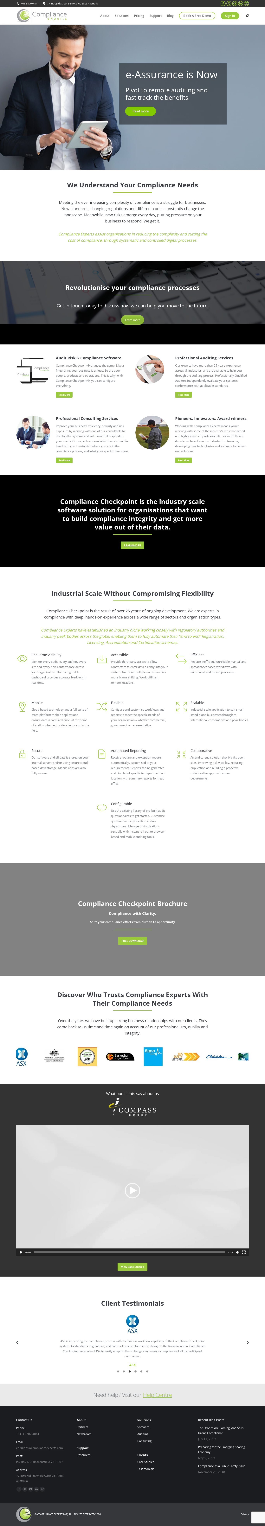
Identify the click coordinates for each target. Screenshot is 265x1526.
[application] (132, 1190)
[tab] (118, 1371)
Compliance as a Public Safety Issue (221, 1466)
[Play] (21, 1252)
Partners (82, 1427)
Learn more (132, 320)
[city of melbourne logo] (228, 1056)
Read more (140, 111)
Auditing (142, 1434)
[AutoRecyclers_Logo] (63, 1056)
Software (143, 1427)
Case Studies (145, 1462)
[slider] (129, 1252)
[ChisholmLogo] (195, 1056)
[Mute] (238, 1252)
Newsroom (84, 1434)
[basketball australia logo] (96, 1056)
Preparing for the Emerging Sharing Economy (221, 1449)
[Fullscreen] (244, 1252)
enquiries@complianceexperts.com (39, 1448)
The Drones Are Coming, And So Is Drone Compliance (220, 1430)
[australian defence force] (30, 1056)
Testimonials (145, 1469)
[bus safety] (162, 1056)
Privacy (245, 1514)
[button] (132, 1190)
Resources (83, 1455)
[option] (132, 1340)
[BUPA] (129, 1056)
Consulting (144, 1441)
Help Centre (157, 1394)
